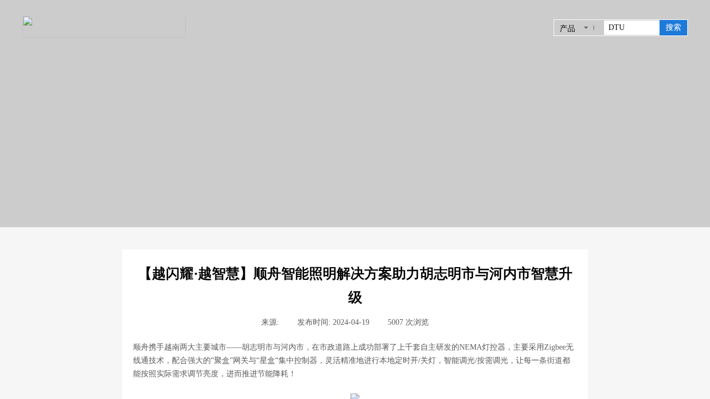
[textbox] (632, 28)
